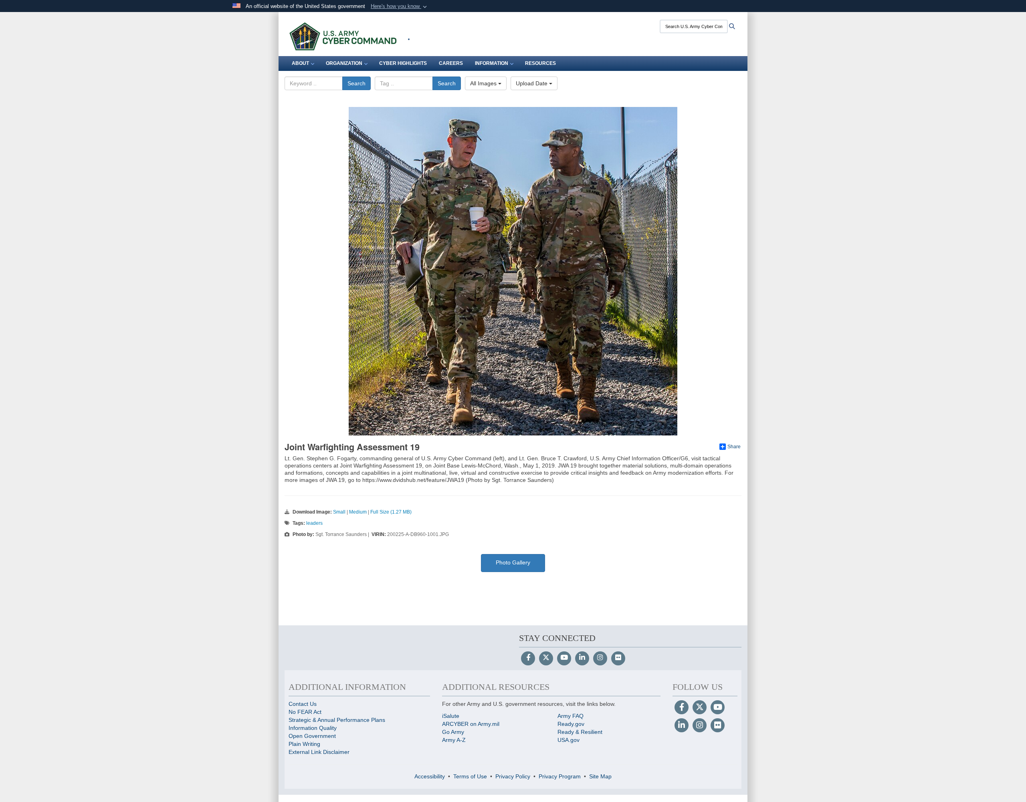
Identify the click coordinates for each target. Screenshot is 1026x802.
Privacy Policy (512, 776)
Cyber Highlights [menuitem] (403, 63)
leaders (314, 523)
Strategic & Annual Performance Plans (337, 720)
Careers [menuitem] (451, 63)
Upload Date (532, 83)
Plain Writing (304, 744)
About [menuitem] (300, 63)
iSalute (450, 716)
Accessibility (429, 776)
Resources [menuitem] (540, 63)
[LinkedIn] (582, 658)
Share (734, 446)
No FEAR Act (305, 712)
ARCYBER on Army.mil (470, 724)
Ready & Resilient (579, 732)
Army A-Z (454, 740)
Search (356, 83)
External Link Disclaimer (319, 752)
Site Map (600, 776)
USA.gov (568, 740)
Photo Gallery (513, 562)
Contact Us (303, 704)
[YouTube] (564, 658)
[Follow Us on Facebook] (528, 658)
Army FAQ (570, 716)
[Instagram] (600, 658)
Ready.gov (570, 724)
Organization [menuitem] (344, 63)
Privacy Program (560, 776)
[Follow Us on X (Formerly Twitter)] (546, 658)
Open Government (312, 736)
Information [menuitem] (491, 63)
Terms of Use (470, 776)
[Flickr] (618, 658)
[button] (399, 6)
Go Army (453, 732)
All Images (484, 83)
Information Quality (313, 728)
